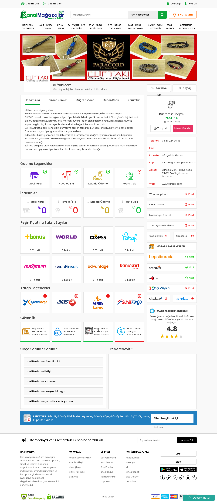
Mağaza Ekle (32, 3)
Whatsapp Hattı (158, 194)
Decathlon (131, 481)
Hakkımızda (32, 100)
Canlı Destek (156, 204)
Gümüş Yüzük (133, 416)
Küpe (36, 420)
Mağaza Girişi (55, 3)
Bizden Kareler (58, 100)
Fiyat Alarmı (185, 14)
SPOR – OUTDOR (170, 26)
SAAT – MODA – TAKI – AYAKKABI (135, 26)
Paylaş (186, 88)
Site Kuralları (107, 467)
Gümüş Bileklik (66, 416)
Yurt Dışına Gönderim (161, 225)
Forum (178, 453)
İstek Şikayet (75, 467)
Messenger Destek (160, 215)
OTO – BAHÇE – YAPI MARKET (115, 26)
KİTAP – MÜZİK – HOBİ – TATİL (96, 26)
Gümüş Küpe (101, 416)
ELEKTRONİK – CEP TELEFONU (28, 26)
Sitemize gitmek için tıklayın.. (166, 420)
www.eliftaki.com (172, 183)
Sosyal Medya (108, 457)
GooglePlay (156, 236)
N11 (127, 467)
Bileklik (52, 416)
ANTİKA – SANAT (61, 26)
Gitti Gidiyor (132, 476)
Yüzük (49, 420)
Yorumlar (134, 100)
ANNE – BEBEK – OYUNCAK (46, 26)
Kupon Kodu (111, 100)
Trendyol (130, 462)
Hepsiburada (132, 457)
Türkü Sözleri (108, 496)
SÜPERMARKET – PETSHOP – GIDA (187, 26)
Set (43, 420)
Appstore (181, 236)
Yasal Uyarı (107, 462)
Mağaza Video (85, 100)
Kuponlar (105, 481)
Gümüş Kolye (84, 416)
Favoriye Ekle (161, 89)
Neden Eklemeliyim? (80, 457)
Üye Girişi (175, 3)
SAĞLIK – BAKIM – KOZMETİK (155, 26)
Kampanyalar (108, 476)
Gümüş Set (117, 416)
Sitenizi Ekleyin (76, 462)
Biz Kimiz (73, 476)
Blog (178, 461)
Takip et (162, 128)
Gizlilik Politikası (77, 472)
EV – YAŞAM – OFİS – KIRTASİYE (76, 26)
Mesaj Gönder (183, 128)
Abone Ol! (187, 440)
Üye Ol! (193, 3)
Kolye (145, 416)
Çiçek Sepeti (132, 472)
